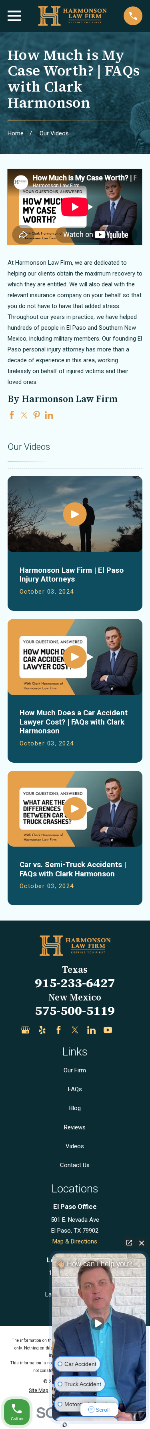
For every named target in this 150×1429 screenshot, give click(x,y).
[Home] (72, 16)
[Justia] (124, 1030)
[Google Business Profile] (25, 1030)
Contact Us (75, 1165)
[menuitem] (38, 1390)
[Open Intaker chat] (64, 1424)
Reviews (75, 1127)
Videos (75, 1146)
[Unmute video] (99, 1323)
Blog (75, 1108)
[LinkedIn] (91, 1030)
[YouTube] (108, 1030)
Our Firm (75, 1070)
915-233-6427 (75, 983)
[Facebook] (58, 1030)
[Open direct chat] (129, 1242)
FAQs (75, 1089)
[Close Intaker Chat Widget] (141, 1242)
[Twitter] (75, 1030)
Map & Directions (74, 1241)
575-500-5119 (75, 1010)
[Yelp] (42, 1030)
